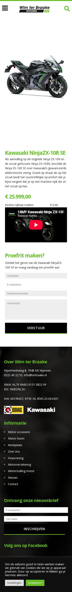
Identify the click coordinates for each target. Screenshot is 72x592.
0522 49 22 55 (13, 375)
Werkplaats (15, 445)
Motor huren (16, 438)
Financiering (15, 458)
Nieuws (13, 477)
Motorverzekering (19, 464)
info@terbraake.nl (35, 375)
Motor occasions (19, 432)
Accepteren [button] (35, 583)
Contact (13, 484)
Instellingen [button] (14, 583)
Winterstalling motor (21, 471)
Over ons (14, 451)
